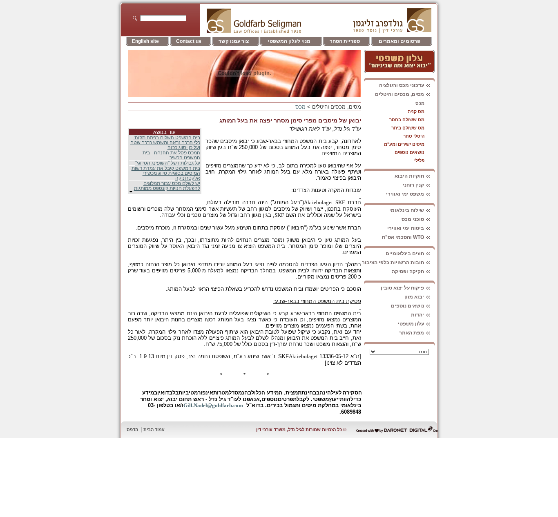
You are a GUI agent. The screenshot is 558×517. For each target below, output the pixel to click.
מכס (419, 103)
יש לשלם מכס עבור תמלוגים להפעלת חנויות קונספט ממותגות (167, 186)
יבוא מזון (414, 296)
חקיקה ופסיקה (408, 271)
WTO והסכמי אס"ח (403, 237)
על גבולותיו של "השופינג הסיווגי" (167, 162)
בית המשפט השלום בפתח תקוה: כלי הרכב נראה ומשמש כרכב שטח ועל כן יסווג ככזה (165, 142)
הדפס (132, 429)
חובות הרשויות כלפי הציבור (393, 262)
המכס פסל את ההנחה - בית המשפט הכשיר (171, 155)
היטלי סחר (413, 136)
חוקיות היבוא (409, 176)
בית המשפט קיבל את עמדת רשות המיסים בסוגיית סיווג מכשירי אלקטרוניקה (166, 173)
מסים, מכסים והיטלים (399, 94)
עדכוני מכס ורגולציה (401, 85)
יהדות (417, 314)
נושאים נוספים (409, 152)
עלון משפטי (411, 323)
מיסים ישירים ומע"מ (404, 144)
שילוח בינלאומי (406, 210)
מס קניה (416, 111)
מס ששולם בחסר (406, 119)
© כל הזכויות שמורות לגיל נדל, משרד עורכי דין (301, 429)
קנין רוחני (413, 185)
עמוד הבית (154, 429)
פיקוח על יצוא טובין (402, 287)
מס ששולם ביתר (407, 127)
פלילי (419, 160)
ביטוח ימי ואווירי (405, 228)
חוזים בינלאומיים (405, 253)
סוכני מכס (413, 219)
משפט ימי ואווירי (405, 194)
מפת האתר (411, 332)
